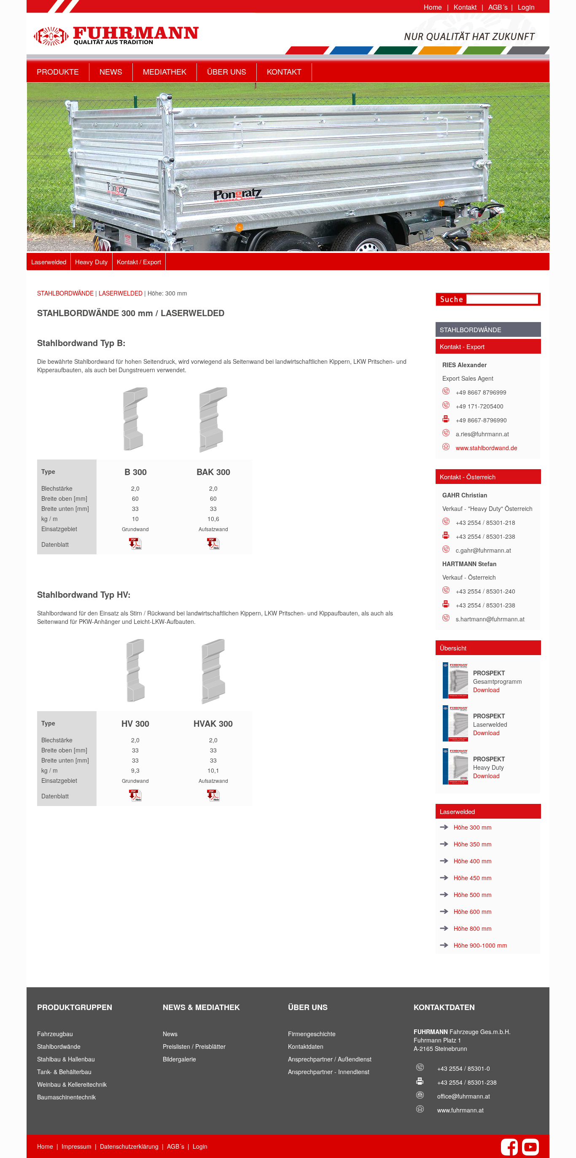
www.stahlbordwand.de (486, 447)
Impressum (77, 1146)
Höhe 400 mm (471, 861)
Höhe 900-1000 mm (479, 945)
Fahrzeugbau (55, 1033)
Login (526, 7)
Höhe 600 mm (471, 911)
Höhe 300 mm (471, 827)
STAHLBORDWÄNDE (65, 293)
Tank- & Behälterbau (64, 1071)
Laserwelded (48, 261)
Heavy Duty (91, 261)
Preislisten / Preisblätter (194, 1046)
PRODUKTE (58, 71)
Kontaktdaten (305, 1046)
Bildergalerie (179, 1059)
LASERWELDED (121, 293)
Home (433, 7)
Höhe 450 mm (471, 877)
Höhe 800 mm (471, 928)
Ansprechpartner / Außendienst (329, 1059)
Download (486, 689)
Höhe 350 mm (471, 844)
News (170, 1033)
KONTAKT (284, 71)
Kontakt (465, 7)
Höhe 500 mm (471, 894)
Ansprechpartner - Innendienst (328, 1071)
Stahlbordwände (59, 1046)
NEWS (111, 71)
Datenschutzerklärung (129, 1146)
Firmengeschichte (312, 1033)
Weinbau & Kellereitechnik (72, 1084)
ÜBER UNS (226, 71)
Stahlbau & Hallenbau (66, 1059)
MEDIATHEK (164, 71)
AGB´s (498, 7)
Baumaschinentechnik (66, 1097)
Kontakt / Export (139, 261)
